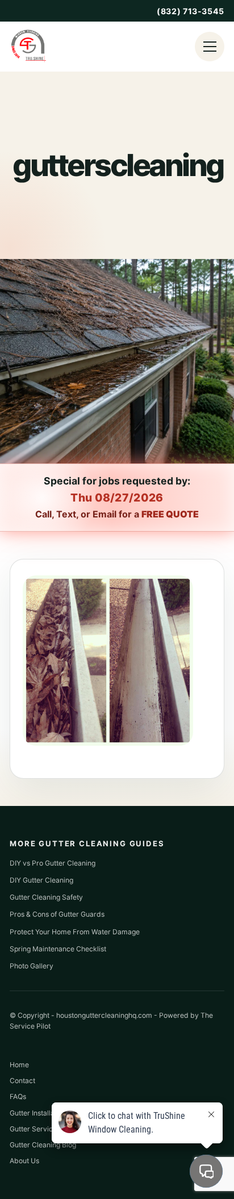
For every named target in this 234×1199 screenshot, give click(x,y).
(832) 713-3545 (190, 11)
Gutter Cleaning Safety (46, 897)
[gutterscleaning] (108, 742)
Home (19, 1064)
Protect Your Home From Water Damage (75, 932)
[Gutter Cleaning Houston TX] (28, 46)
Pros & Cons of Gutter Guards (57, 914)
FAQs (18, 1096)
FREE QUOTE (170, 514)
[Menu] (209, 46)
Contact (22, 1080)
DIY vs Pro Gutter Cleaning (52, 863)
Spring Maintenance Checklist (58, 949)
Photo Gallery (31, 966)
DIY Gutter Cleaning (41, 880)
